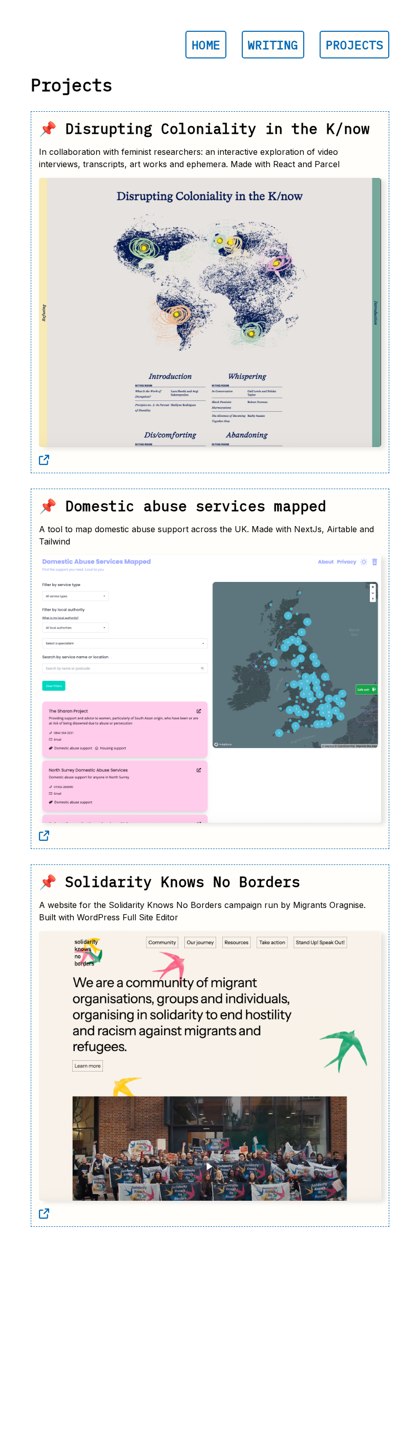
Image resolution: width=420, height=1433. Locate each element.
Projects (354, 44)
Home (206, 44)
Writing (273, 44)
